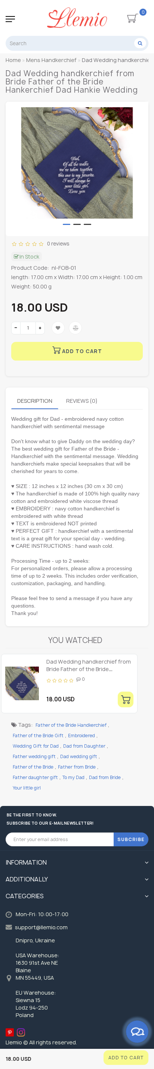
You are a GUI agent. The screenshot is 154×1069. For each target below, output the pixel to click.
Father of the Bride (33, 767)
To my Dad (73, 777)
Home (13, 60)
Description (34, 400)
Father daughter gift (35, 777)
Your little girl (27, 788)
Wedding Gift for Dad (36, 746)
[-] (16, 328)
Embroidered (81, 735)
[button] (66, 224)
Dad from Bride (105, 777)
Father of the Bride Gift (38, 735)
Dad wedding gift (78, 756)
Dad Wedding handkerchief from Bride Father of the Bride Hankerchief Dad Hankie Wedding (89, 669)
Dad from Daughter (84, 746)
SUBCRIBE (131, 839)
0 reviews (57, 243)
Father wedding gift (34, 756)
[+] (40, 328)
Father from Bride (77, 767)
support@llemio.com (41, 927)
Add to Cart (126, 1057)
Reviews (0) (82, 400)
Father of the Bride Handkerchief (71, 725)
